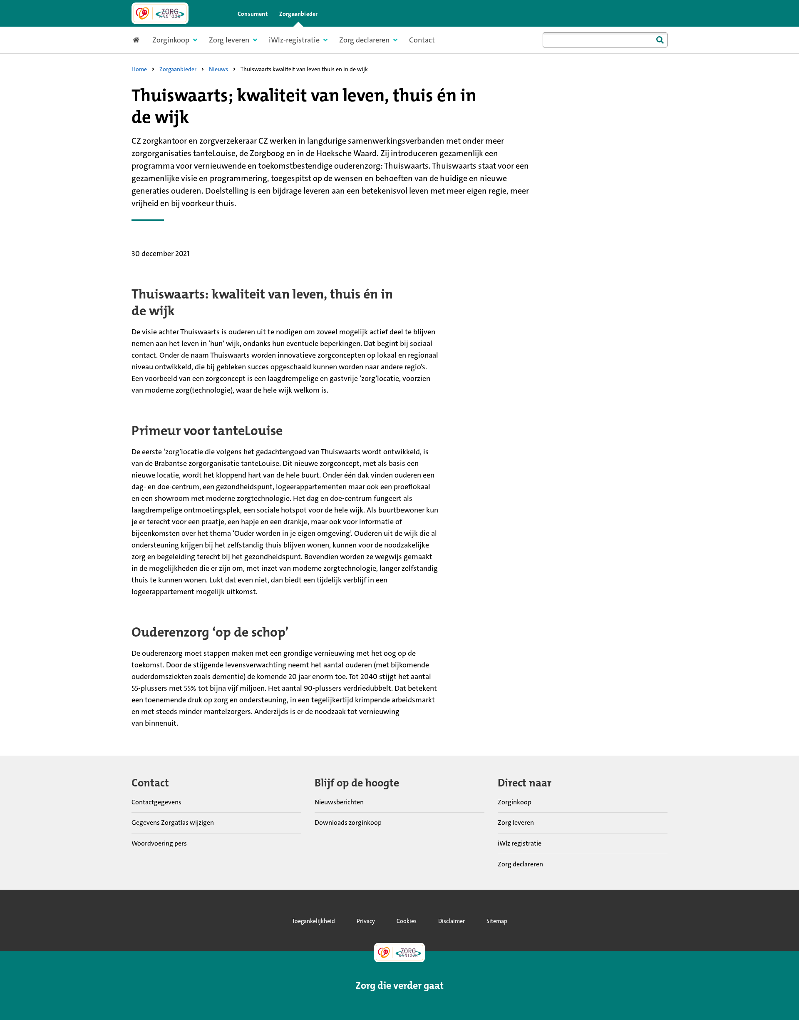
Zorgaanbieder (298, 13)
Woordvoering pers (159, 843)
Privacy (366, 921)
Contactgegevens (156, 802)
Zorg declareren (520, 864)
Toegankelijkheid (313, 921)
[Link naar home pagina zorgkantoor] (160, 13)
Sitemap (496, 921)
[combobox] (605, 40)
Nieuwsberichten (339, 802)
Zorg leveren (516, 822)
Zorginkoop (514, 802)
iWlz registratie (519, 843)
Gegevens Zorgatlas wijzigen (173, 822)
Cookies (407, 921)
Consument (253, 13)
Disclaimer (451, 921)
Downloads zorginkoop (348, 822)
